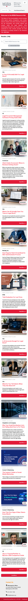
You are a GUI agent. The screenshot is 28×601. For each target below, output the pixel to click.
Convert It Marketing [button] (8, 470)
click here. (6, 32)
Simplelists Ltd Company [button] (9, 423)
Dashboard (24, 599)
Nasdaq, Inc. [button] (5, 250)
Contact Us (9, 582)
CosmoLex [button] (5, 160)
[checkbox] (12, 10)
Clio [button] (3, 72)
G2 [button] (3, 113)
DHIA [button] (3, 294)
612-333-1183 (11, 592)
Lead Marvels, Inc (13, 599)
